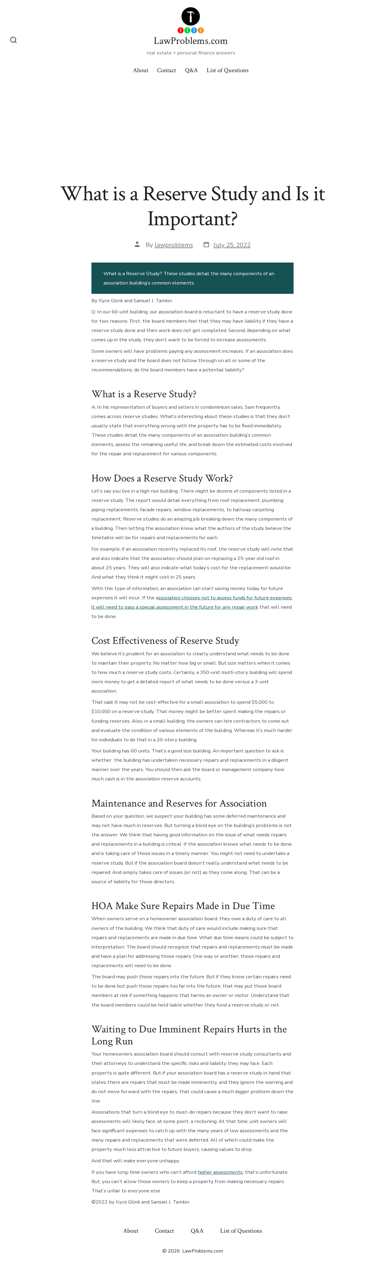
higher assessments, (221, 1172)
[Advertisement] (192, 127)
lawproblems (174, 245)
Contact (166, 70)
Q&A (191, 70)
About (140, 70)
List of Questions (227, 70)
